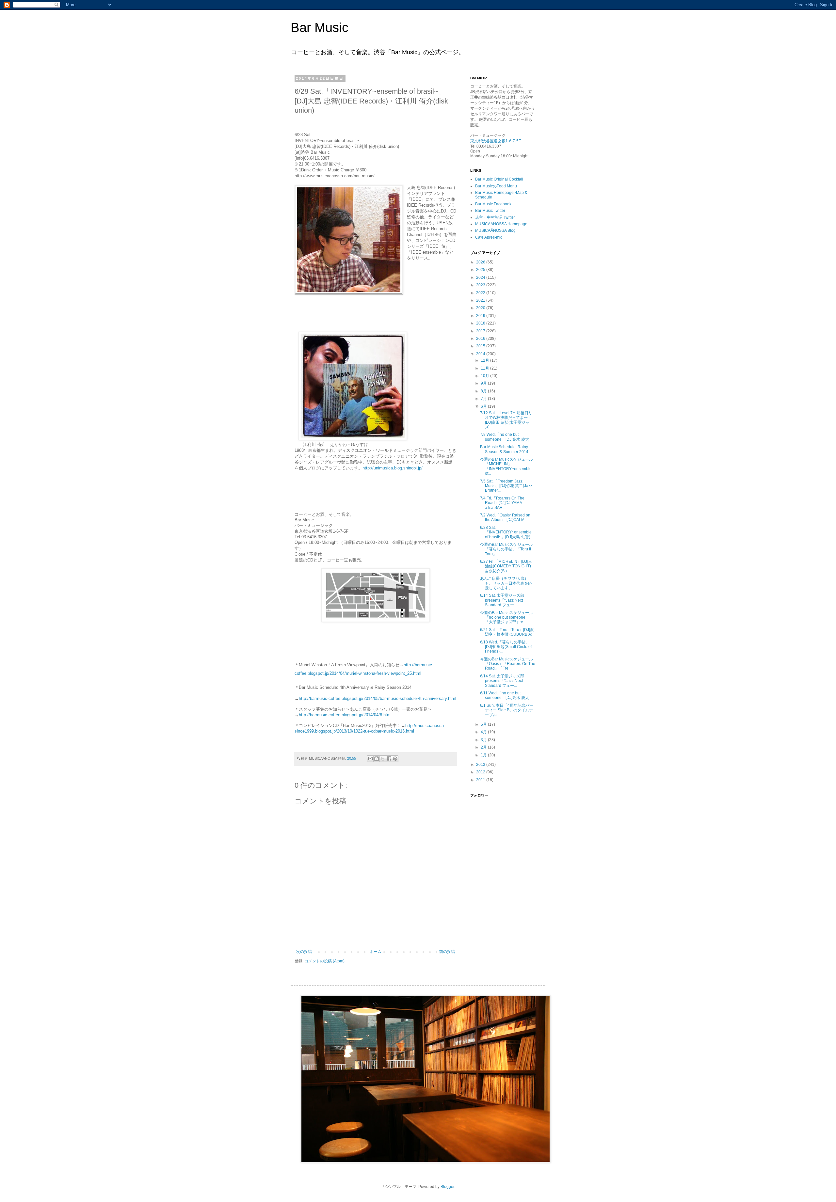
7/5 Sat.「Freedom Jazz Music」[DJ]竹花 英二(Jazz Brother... (506, 486)
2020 (481, 308)
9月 (484, 383)
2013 (481, 764)
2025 (481, 269)
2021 (481, 300)
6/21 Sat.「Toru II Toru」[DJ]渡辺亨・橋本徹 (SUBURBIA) (507, 632)
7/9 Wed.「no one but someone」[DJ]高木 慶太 (504, 436)
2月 (484, 747)
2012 (481, 772)
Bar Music (319, 27)
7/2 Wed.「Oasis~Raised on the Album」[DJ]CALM (505, 517)
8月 (484, 391)
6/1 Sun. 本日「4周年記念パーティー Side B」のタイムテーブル (506, 710)
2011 (481, 780)
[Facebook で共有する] (389, 758)
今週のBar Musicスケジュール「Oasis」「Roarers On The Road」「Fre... (507, 664)
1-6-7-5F (513, 141)
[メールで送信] (370, 758)
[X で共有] (382, 758)
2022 (481, 293)
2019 (481, 315)
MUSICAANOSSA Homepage (501, 224)
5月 (484, 724)
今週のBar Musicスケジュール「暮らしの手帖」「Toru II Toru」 (506, 549)
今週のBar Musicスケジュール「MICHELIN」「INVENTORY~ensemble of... (506, 466)
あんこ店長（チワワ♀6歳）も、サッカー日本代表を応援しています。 (506, 583)
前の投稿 (447, 951)
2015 (481, 346)
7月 (484, 398)
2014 (481, 354)
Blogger (447, 1186)
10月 (485, 375)
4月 (484, 732)
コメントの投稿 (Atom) (324, 961)
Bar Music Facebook (493, 204)
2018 (481, 323)
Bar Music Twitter (490, 210)
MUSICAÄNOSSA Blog (495, 230)
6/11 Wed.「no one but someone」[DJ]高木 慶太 (504, 695)
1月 (484, 755)
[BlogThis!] (376, 758)
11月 (485, 368)
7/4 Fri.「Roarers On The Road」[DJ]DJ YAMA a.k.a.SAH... (502, 503)
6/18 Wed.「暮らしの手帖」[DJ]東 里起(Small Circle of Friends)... (506, 647)
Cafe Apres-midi (489, 237)
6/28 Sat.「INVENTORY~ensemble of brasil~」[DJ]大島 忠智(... (506, 532)
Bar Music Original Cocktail (499, 179)
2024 (481, 277)
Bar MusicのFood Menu (496, 186)
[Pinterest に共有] (395, 758)
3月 (484, 739)
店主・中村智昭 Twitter (495, 217)
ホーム (375, 951)
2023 (481, 285)
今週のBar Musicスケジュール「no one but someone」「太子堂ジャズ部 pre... (506, 617)
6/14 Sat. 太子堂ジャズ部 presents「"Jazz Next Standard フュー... (502, 600)
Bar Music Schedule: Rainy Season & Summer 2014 (504, 449)
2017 (481, 331)
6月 (484, 406)
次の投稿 (304, 951)
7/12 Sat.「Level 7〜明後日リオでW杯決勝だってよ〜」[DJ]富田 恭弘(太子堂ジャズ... (506, 420)
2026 (481, 262)
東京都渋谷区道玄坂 (488, 141)
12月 (485, 360)
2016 (481, 338)
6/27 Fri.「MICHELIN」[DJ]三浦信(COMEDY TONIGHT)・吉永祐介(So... (507, 566)
